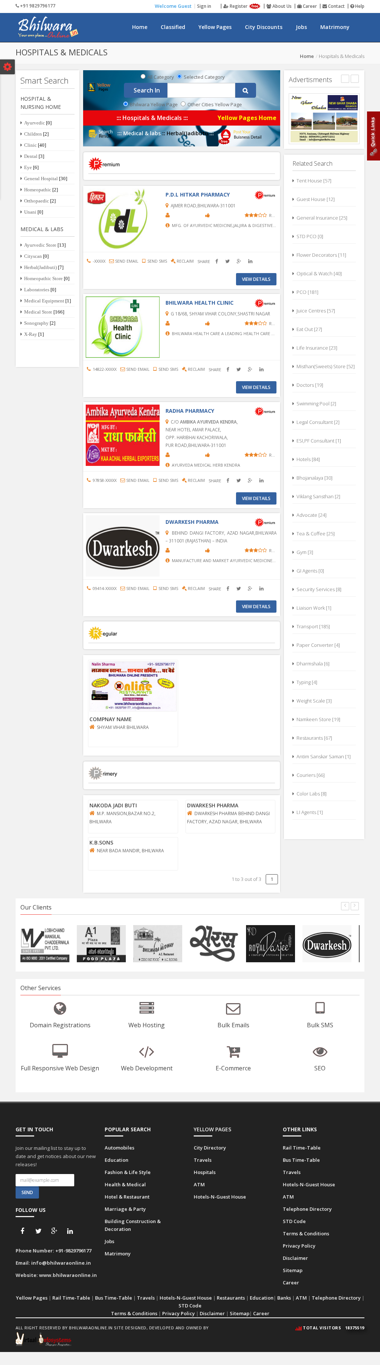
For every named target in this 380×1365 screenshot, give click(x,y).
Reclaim (185, 261)
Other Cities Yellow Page (214, 104)
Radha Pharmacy (190, 410)
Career (309, 6)
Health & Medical (125, 1184)
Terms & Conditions (306, 1233)
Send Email (126, 261)
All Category (160, 77)
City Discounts (263, 26)
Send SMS (156, 261)
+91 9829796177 (37, 6)
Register (239, 6)
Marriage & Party (125, 1209)
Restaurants (231, 1297)
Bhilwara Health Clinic (199, 302)
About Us (281, 6)
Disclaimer (295, 1258)
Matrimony (335, 26)
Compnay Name (110, 719)
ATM (199, 1184)
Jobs (301, 26)
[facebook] (22, 1231)
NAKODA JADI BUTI (113, 805)
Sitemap (292, 1270)
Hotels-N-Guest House (220, 1196)
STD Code (294, 1221)
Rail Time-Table (302, 1147)
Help (359, 6)
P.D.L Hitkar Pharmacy (198, 194)
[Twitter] (38, 1231)
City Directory (210, 1147)
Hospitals (205, 1172)
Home (139, 26)
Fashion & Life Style (128, 1172)
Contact (336, 6)
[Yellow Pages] (99, 87)
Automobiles (119, 1147)
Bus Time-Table (301, 1160)
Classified (173, 26)
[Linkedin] (70, 1231)
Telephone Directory (307, 1209)
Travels (203, 1160)
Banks (284, 1297)
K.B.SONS (101, 842)
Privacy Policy (299, 1245)
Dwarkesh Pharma (192, 521)
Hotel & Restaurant (127, 1196)
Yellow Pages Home (246, 118)
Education (116, 1160)
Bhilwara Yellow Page (154, 104)
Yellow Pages (215, 26)
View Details (256, 279)
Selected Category (204, 77)
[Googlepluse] (54, 1231)
